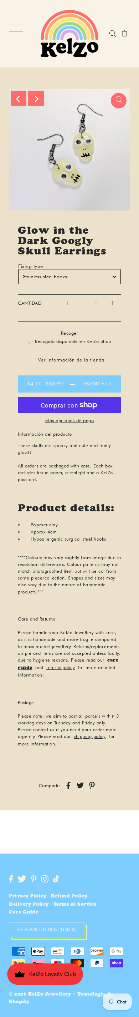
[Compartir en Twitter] (80, 785)
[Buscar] (112, 34)
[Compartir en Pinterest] (92, 785)
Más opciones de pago (69, 420)
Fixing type (30, 266)
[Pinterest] (34, 878)
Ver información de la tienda (71, 360)
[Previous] (18, 98)
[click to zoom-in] (119, 100)
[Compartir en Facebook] (68, 785)
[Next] (36, 98)
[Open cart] (124, 34)
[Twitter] (21, 878)
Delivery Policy (29, 904)
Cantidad (29, 303)
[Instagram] (44, 878)
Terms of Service (75, 904)
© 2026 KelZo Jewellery (40, 994)
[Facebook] (11, 878)
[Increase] (112, 303)
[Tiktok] (56, 878)
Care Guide (23, 912)
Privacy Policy (27, 896)
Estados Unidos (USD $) (46, 929)
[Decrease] (95, 303)
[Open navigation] (18, 34)
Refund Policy (69, 896)
